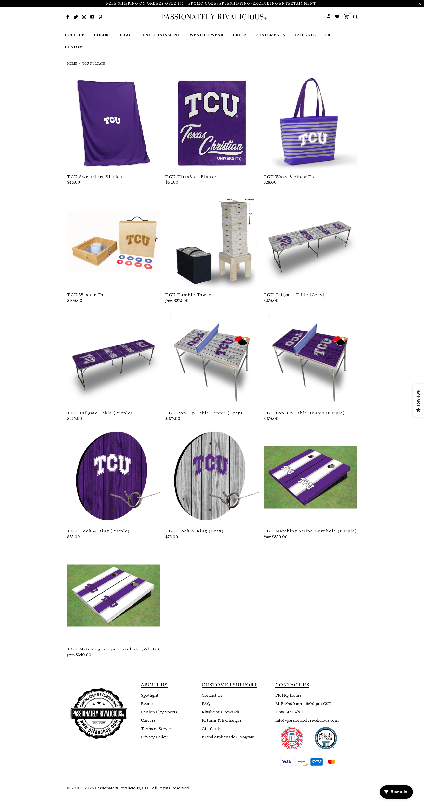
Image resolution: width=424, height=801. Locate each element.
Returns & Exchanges (222, 720)
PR (328, 35)
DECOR (125, 35)
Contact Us (212, 695)
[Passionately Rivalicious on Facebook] (68, 17)
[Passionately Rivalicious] (212, 17)
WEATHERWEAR (207, 35)
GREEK (240, 35)
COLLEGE (75, 35)
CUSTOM (74, 47)
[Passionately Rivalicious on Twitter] (76, 17)
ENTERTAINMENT (161, 35)
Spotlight (149, 695)
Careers (148, 720)
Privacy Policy (154, 737)
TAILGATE (305, 35)
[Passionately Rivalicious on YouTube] (92, 17)
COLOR (101, 35)
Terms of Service (157, 728)
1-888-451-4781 (289, 712)
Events (147, 703)
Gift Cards (211, 728)
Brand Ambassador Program (228, 737)
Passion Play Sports (159, 712)
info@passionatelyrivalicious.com (307, 720)
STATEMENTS (270, 35)
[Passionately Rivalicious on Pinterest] (100, 17)
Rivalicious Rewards (220, 712)
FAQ (206, 703)
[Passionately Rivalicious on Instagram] (84, 17)
